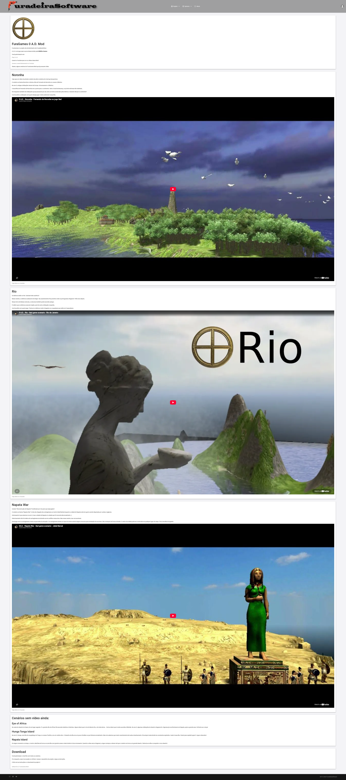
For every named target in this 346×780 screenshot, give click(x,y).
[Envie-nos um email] (10, 776)
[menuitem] (175, 6)
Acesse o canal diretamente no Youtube (23, 63)
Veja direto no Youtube (18, 283)
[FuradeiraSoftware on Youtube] (17, 776)
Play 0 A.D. (15, 57)
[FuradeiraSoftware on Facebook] (14, 776)
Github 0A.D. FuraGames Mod (20, 766)
